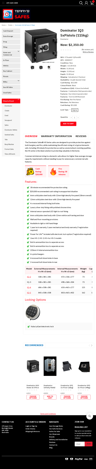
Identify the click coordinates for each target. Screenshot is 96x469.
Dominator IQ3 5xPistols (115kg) (25, 25)
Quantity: (64, 117)
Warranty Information (56, 136)
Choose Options (33, 397)
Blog (50, 448)
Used (6, 115)
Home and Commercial (7, 54)
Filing (5, 47)
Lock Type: (65, 110)
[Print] (69, 130)
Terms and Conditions (48, 414)
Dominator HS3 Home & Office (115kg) (33, 388)
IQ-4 (29, 287)
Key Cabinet (7, 71)
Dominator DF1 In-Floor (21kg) (67, 387)
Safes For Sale (54, 431)
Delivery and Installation (58, 439)
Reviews (81, 136)
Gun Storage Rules (56, 426)
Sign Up (34, 426)
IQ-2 (29, 277)
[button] (89, 416)
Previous (26, 45)
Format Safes (9, 149)
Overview (31, 136)
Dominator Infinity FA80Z (49, 387)
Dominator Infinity (11, 130)
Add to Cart (50, 397)
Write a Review (88, 52)
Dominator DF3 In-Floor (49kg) (84, 387)
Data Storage (8, 36)
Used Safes (7, 93)
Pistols (10, 25)
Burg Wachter (9, 144)
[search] (80, 3)
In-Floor (6, 60)
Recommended (34, 345)
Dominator (8, 106)
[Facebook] (62, 130)
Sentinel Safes (9, 135)
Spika (6, 125)
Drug (5, 42)
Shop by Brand (8, 101)
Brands (52, 437)
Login (27, 426)
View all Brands (10, 154)
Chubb (7, 111)
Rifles (5, 82)
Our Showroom (54, 434)
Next (55, 45)
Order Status (30, 429)
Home (4, 25)
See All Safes (8, 87)
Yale (6, 139)
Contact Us (53, 445)
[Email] (65, 130)
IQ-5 (29, 292)
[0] (90, 3)
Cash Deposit (8, 31)
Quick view (33, 365)
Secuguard (8, 120)
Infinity (5, 66)
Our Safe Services (56, 429)
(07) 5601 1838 (12, 3)
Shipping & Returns (33, 431)
